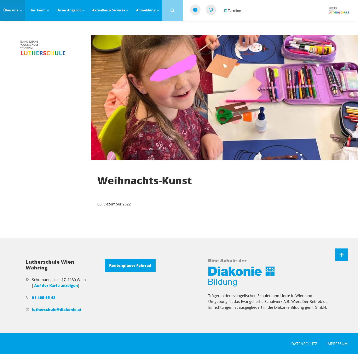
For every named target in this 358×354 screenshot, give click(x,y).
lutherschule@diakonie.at (56, 309)
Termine (234, 10)
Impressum (337, 343)
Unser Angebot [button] (69, 10)
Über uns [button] (11, 10)
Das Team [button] (37, 10)
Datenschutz (304, 343)
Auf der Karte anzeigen (56, 285)
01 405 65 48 (44, 297)
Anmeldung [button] (146, 10)
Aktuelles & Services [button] (109, 10)
